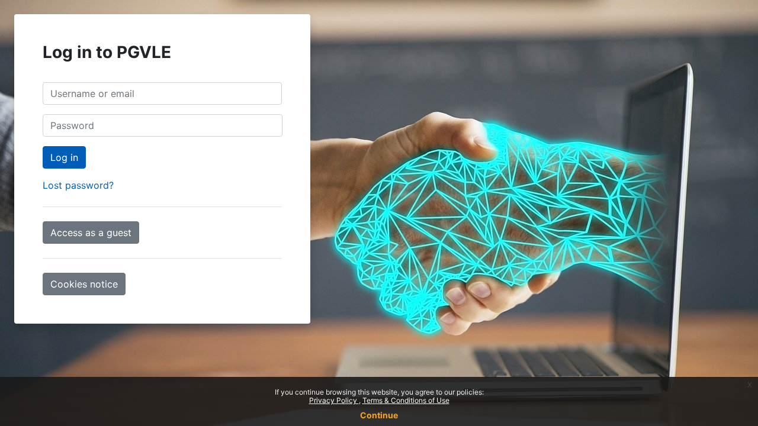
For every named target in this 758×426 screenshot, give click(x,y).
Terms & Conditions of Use (405, 400)
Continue (379, 415)
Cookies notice (84, 284)
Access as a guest (90, 232)
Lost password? (78, 185)
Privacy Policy (334, 400)
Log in (64, 157)
